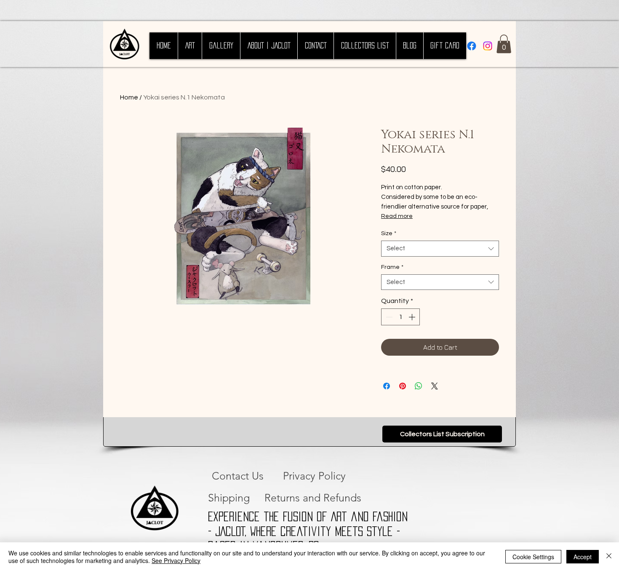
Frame (392, 267)
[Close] (609, 556)
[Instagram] (488, 46)
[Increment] (413, 317)
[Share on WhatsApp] (419, 386)
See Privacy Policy (176, 560)
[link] (504, 44)
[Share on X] (435, 386)
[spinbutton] (400, 317)
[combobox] (440, 249)
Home (129, 97)
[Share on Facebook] (387, 386)
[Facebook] (472, 46)
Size (388, 233)
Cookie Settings (533, 556)
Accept (583, 556)
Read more (397, 216)
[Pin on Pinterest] (403, 386)
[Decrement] (388, 317)
